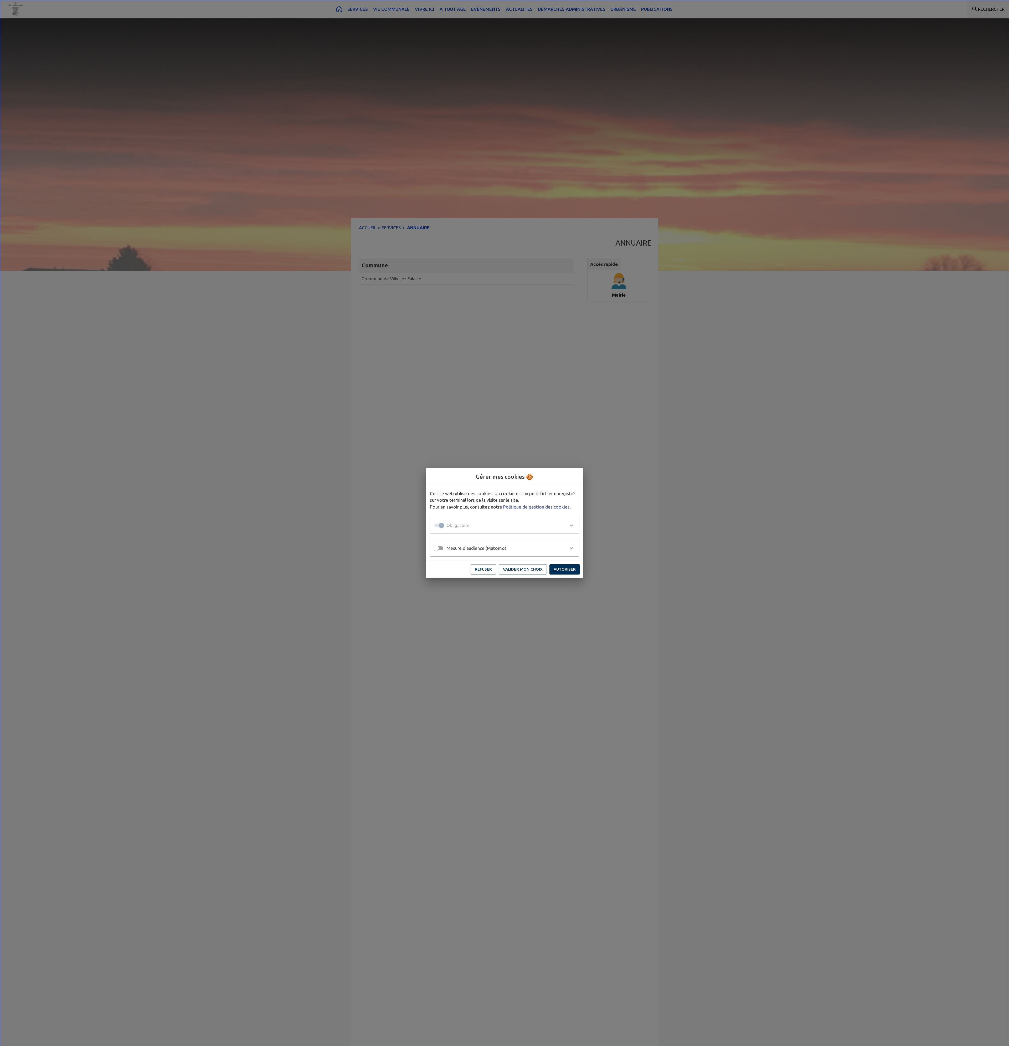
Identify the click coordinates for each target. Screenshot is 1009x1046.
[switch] (436, 548)
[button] (504, 525)
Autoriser (565, 569)
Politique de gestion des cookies (536, 506)
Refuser (483, 569)
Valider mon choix (523, 569)
